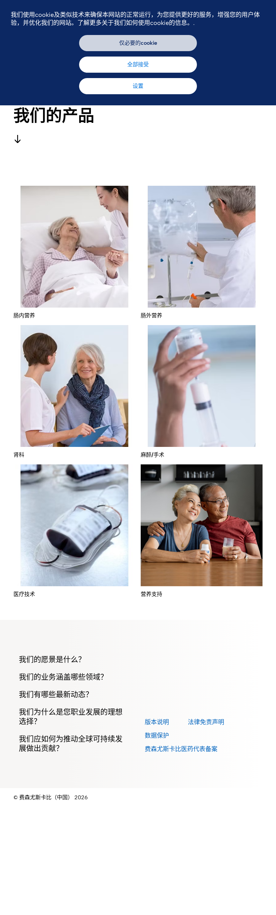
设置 (138, 86)
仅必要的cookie (138, 43)
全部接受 (138, 64)
